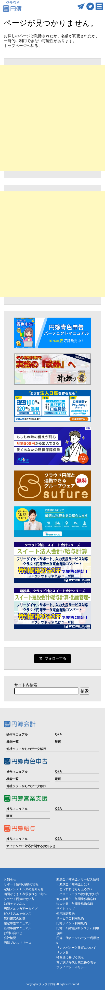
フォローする (55, 658)
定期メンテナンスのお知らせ (24, 889)
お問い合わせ (13, 933)
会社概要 (10, 938)
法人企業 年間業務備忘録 (74, 904)
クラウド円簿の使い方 (19, 899)
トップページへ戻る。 (23, 45)
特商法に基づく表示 (70, 957)
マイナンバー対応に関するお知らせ (30, 846)
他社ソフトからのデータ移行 (26, 749)
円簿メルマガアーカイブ (20, 908)
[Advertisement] (52, 118)
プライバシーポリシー (71, 967)
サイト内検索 (25, 685)
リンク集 (62, 952)
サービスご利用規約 (70, 918)
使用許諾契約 (65, 913)
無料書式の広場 (14, 918)
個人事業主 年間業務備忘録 (76, 899)
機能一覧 (12, 741)
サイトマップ (65, 908)
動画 (58, 741)
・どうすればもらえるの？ (74, 889)
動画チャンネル (14, 904)
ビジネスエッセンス (17, 913)
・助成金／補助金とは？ (73, 884)
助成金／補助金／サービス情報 (77, 879)
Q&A (58, 734)
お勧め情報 (30, 884)
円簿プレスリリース (17, 943)
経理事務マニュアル (17, 928)
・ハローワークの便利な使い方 (77, 894)
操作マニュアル (17, 734)
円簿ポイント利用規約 (71, 923)
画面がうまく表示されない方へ (25, 894)
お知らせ (10, 879)
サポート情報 (13, 884)
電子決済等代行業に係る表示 (76, 962)
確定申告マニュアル (17, 923)
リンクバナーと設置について (76, 947)
